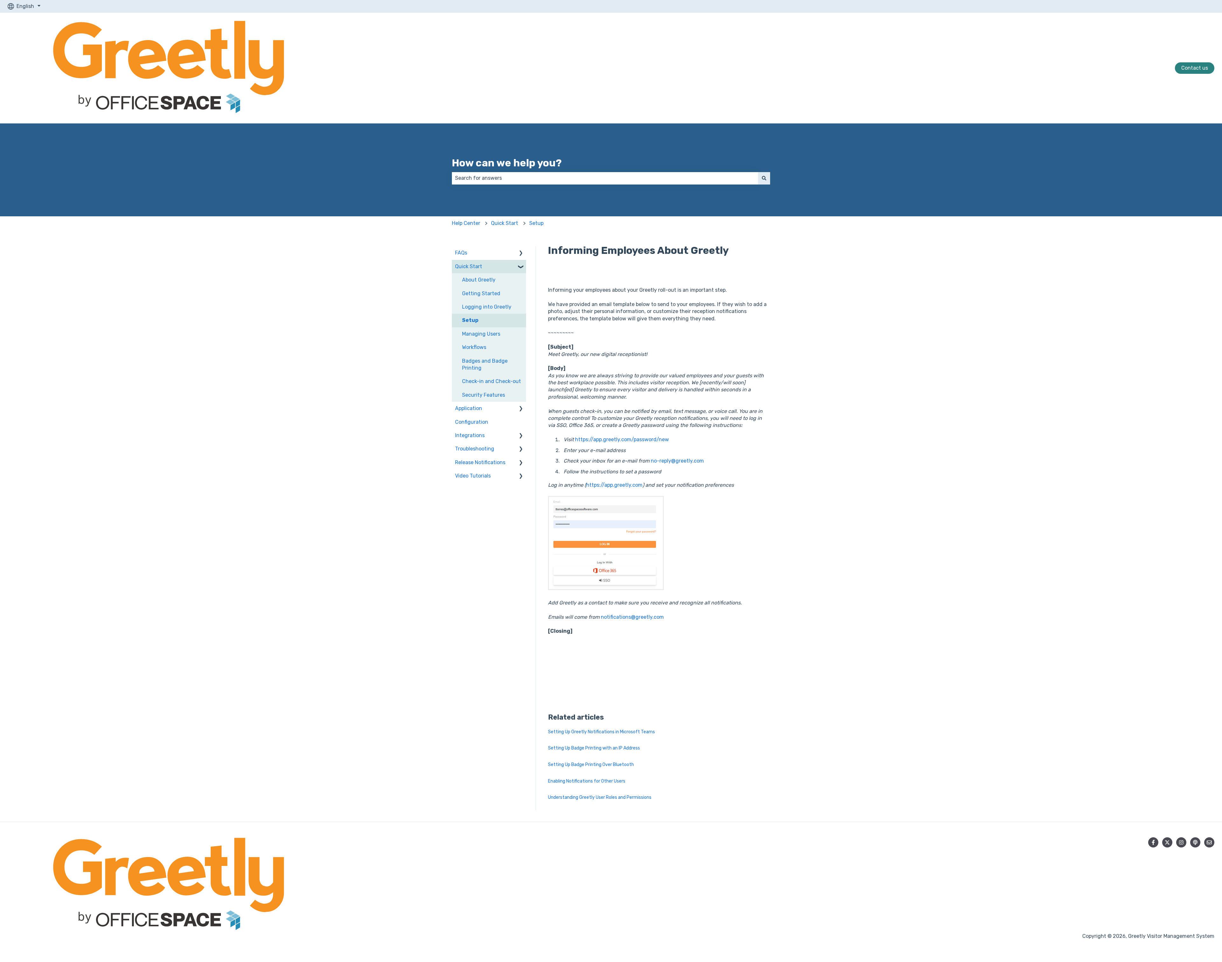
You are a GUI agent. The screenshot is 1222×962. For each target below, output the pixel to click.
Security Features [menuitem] (483, 395)
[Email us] (1209, 842)
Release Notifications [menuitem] (480, 462)
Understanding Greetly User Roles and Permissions (599, 797)
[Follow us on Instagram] (1181, 842)
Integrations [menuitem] (470, 435)
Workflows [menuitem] (474, 347)
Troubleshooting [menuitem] (474, 449)
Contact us (1194, 68)
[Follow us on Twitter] (1167, 842)
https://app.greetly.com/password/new (622, 439)
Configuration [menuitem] (471, 422)
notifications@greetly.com (632, 617)
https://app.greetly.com (614, 485)
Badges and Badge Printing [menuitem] (485, 364)
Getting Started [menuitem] (481, 293)
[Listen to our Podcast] (1195, 842)
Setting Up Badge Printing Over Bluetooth (591, 764)
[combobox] (605, 178)
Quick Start (504, 223)
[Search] (764, 178)
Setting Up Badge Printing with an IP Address (594, 748)
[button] (521, 253)
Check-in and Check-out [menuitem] (491, 381)
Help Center (466, 223)
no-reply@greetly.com (677, 461)
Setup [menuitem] (470, 320)
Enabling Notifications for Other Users (586, 781)
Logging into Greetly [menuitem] (486, 307)
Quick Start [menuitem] (468, 266)
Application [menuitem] (468, 408)
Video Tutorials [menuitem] (473, 476)
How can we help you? (507, 163)
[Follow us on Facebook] (1153, 842)
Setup (536, 223)
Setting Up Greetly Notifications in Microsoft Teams (601, 732)
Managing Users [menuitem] (481, 334)
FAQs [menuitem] (461, 253)
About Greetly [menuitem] (478, 280)
